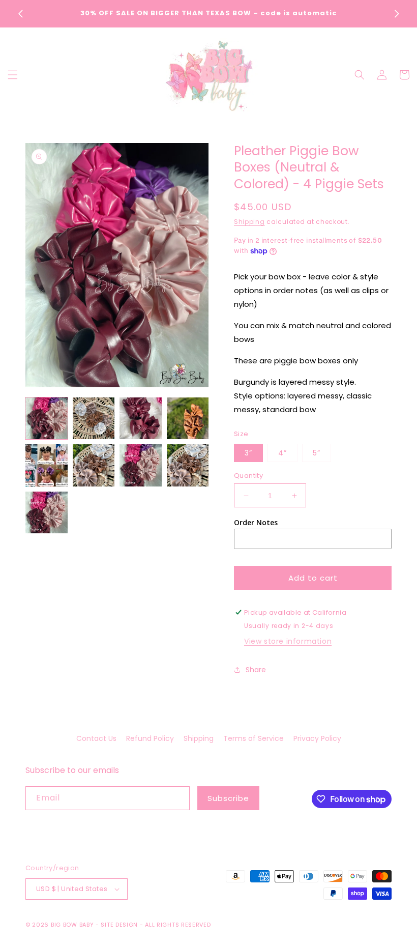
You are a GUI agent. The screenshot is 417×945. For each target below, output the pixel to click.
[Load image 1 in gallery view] (46, 418)
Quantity (248, 475)
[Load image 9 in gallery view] (46, 513)
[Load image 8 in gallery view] (188, 465)
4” (282, 453)
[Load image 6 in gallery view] (94, 465)
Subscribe (228, 798)
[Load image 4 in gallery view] (188, 418)
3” (248, 453)
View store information (288, 641)
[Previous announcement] (20, 14)
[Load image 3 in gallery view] (141, 418)
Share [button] (256, 670)
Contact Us (96, 738)
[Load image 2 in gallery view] (94, 418)
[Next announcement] (396, 14)
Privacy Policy (317, 738)
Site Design (119, 925)
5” (316, 453)
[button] (13, 75)
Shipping (249, 221)
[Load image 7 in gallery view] (141, 465)
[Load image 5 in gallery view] (46, 465)
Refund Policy (150, 738)
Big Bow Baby (72, 925)
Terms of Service (253, 738)
